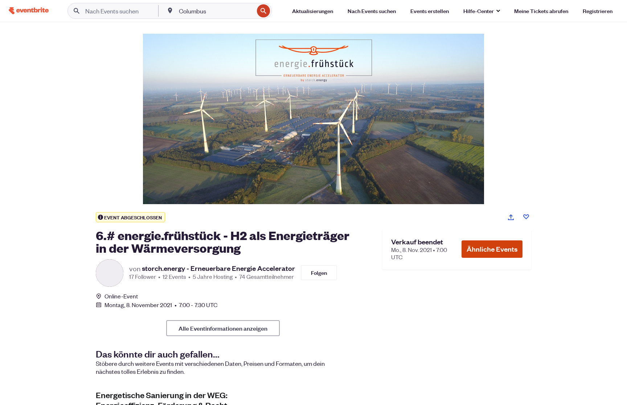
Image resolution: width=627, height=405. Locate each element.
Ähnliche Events (492, 248)
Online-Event (121, 296)
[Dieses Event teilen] (511, 217)
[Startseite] (29, 10)
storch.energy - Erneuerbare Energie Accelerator (218, 268)
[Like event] (526, 217)
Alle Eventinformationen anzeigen (223, 328)
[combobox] (216, 11)
